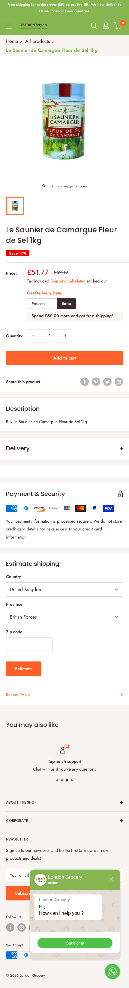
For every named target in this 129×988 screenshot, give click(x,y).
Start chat (75, 943)
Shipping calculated (68, 281)
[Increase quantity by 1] (65, 336)
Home (12, 41)
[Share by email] (119, 381)
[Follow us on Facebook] (10, 927)
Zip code (14, 632)
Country (13, 577)
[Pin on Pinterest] (96, 381)
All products (37, 41)
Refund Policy (18, 695)
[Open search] (94, 25)
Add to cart (64, 358)
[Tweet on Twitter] (107, 381)
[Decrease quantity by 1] (33, 336)
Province (14, 604)
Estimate (23, 668)
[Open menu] (9, 26)
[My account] (106, 25)
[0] (118, 25)
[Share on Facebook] (84, 381)
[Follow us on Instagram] (21, 927)
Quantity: (14, 336)
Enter (66, 303)
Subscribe (25, 893)
